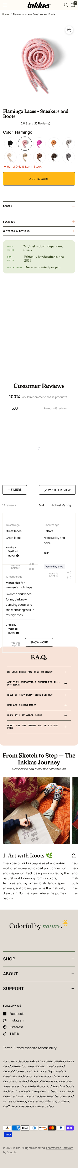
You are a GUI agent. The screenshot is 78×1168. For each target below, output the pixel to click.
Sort (42, 505)
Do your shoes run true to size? (29, 672)
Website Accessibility (40, 1048)
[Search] (66, 5)
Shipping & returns (16, 231)
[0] (72, 5)
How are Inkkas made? (21, 705)
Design (7, 206)
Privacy (19, 1048)
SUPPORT (13, 988)
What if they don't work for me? (29, 695)
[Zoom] (69, 30)
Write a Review (60, 491)
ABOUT (10, 973)
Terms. (8, 1048)
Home (5, 14)
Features (9, 221)
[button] (39, 194)
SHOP (9, 959)
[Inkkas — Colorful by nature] (39, 925)
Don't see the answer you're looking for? (32, 727)
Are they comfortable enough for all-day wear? (33, 683)
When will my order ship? (24, 715)
